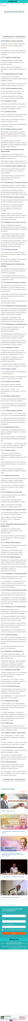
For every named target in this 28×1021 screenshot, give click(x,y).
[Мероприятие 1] (11, 1020)
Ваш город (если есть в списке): (8, 924)
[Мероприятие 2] (14, 1020)
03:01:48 (3, 732)
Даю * (14, 929)
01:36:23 (3, 369)
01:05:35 (3, 249)
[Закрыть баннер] (26, 1016)
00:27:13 (3, 111)
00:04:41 (3, 57)
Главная (2, 3)
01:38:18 (3, 381)
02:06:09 (3, 509)
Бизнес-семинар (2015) (8, 811)
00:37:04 (3, 149)
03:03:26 (3, 747)
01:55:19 (3, 475)
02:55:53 (3, 700)
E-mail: (3, 919)
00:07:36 (3, 74)
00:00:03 (3, 41)
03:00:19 (3, 723)
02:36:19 (3, 606)
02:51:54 (3, 669)
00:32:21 (3, 129)
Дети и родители (15, 3)
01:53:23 (3, 450)
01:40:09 (3, 396)
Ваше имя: (4, 913)
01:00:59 (3, 222)
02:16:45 (3, 542)
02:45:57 (3, 634)
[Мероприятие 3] (17, 1020)
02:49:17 (3, 651)
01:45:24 (3, 410)
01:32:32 (3, 347)
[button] (13, 1)
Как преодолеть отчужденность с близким (13, 876)
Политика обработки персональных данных (18, 946)
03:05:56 (3, 762)
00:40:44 (3, 166)
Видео (7, 3)
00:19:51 (3, 88)
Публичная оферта (5, 946)
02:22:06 (3, 557)
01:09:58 (3, 264)
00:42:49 (3, 182)
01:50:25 (3, 427)
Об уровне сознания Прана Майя (10, 897)
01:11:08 (3, 282)
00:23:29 (3, 101)
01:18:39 (3, 306)
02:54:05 (3, 686)
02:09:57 (3, 524)
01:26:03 (3, 324)
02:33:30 (3, 590)
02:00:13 (3, 492)
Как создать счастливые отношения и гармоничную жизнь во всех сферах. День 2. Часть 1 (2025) (13, 855)
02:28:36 (3, 573)
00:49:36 (3, 197)
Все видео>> (23, 791)
